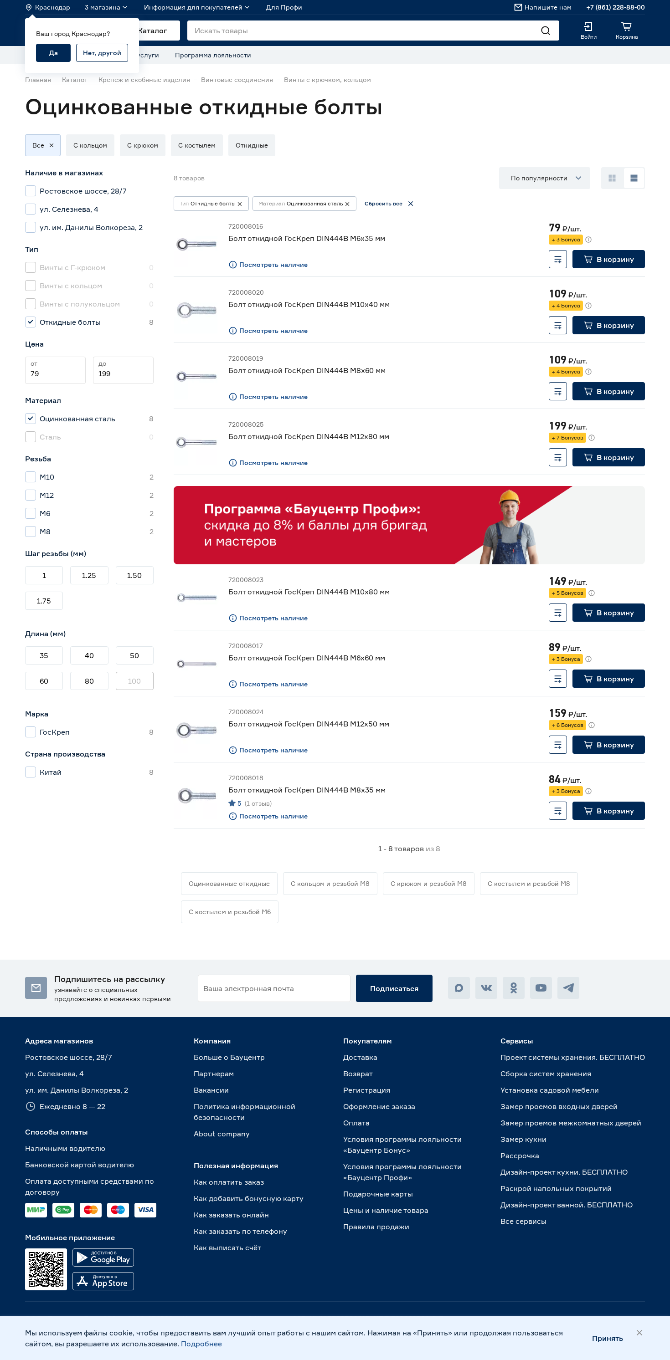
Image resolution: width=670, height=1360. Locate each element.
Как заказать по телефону (240, 1231)
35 (44, 655)
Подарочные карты (378, 1193)
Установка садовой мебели (549, 1089)
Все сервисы (523, 1221)
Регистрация (366, 1089)
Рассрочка (519, 1155)
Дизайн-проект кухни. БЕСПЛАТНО (564, 1171)
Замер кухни (523, 1139)
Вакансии (211, 1089)
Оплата (356, 1122)
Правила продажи (376, 1226)
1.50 (134, 575)
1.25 (89, 575)
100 (134, 680)
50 (134, 655)
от (34, 363)
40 (89, 655)
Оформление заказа (379, 1106)
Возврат (358, 1073)
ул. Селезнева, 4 (54, 1073)
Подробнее (201, 1343)
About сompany (222, 1133)
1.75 (44, 600)
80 (89, 680)
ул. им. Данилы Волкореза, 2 (76, 1089)
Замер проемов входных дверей (559, 1106)
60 (44, 680)
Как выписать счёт (227, 1247)
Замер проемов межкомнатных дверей (570, 1122)
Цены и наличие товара (385, 1210)
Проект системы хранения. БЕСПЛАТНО (572, 1057)
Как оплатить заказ (229, 1181)
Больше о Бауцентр (229, 1057)
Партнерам (214, 1073)
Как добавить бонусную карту (249, 1198)
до (102, 363)
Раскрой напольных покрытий (556, 1188)
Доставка (360, 1057)
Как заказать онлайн (231, 1214)
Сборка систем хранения (545, 1073)
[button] (38, 145)
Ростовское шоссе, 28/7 (68, 1057)
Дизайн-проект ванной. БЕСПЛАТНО (566, 1204)
